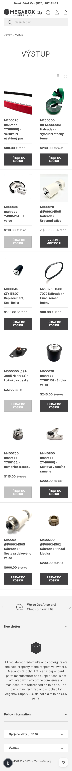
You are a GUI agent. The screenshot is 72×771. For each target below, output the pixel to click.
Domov (8, 35)
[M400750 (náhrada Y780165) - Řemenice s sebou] (18, 434)
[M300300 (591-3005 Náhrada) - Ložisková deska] (18, 352)
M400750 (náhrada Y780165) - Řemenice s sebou (17, 460)
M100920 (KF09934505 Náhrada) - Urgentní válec (50, 213)
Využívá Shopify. (43, 761)
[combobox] (36, 22)
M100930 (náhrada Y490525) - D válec (14, 213)
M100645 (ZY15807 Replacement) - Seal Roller (15, 296)
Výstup (19, 35)
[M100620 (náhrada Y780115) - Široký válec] (54, 352)
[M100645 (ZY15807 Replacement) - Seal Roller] (18, 270)
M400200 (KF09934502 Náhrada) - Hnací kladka (52, 546)
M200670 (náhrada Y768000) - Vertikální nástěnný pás (13, 129)
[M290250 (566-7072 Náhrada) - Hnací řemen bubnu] (54, 270)
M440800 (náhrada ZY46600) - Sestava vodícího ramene (52, 462)
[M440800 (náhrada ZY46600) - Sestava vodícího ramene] (54, 434)
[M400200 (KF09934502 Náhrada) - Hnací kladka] (54, 520)
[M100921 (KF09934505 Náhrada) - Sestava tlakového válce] (18, 520)
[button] (65, 12)
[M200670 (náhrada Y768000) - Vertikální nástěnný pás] (18, 101)
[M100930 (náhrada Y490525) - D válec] (18, 188)
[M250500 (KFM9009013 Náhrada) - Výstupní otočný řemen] (54, 101)
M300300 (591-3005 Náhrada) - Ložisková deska (16, 375)
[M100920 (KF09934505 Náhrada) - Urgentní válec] (54, 188)
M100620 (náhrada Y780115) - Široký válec (53, 378)
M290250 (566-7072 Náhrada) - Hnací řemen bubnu (52, 296)
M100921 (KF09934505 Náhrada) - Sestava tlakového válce (17, 549)
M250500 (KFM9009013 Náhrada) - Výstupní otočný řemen (52, 129)
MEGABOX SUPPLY (23, 761)
